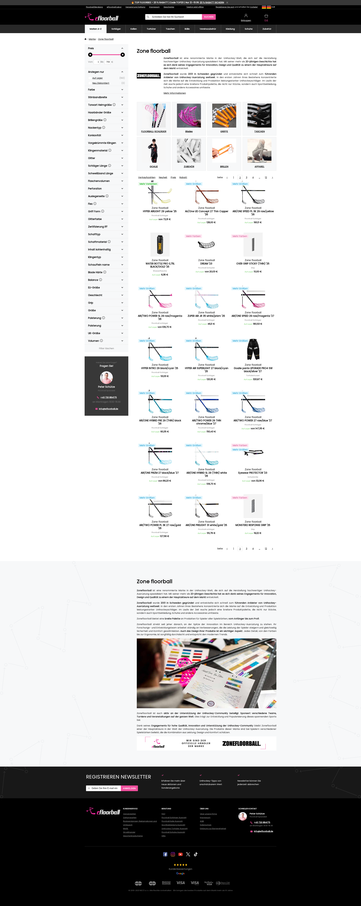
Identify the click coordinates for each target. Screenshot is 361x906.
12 (266, 177)
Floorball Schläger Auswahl (174, 817)
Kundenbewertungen (180, 869)
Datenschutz (205, 825)
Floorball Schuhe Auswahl (173, 832)
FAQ (163, 814)
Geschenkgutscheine (133, 836)
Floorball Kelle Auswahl (172, 821)
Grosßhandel (129, 832)
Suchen (209, 17)
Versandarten (129, 814)
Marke (92, 39)
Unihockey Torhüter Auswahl (175, 828)
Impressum (154, 7)
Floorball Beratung (94, 7)
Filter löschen (106, 348)
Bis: (102, 61)
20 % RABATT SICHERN (212, 2)
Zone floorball (106, 39)
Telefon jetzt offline (195, 7)
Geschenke (169, 7)
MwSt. (125, 828)
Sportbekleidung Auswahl (173, 825)
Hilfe (164, 836)
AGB (202, 821)
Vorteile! (254, 7)
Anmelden (129, 788)
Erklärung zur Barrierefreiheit (213, 828)
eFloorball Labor (114, 7)
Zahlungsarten (130, 817)
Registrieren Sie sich (225, 7)
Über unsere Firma (208, 814)
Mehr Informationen (175, 93)
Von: (90, 61)
